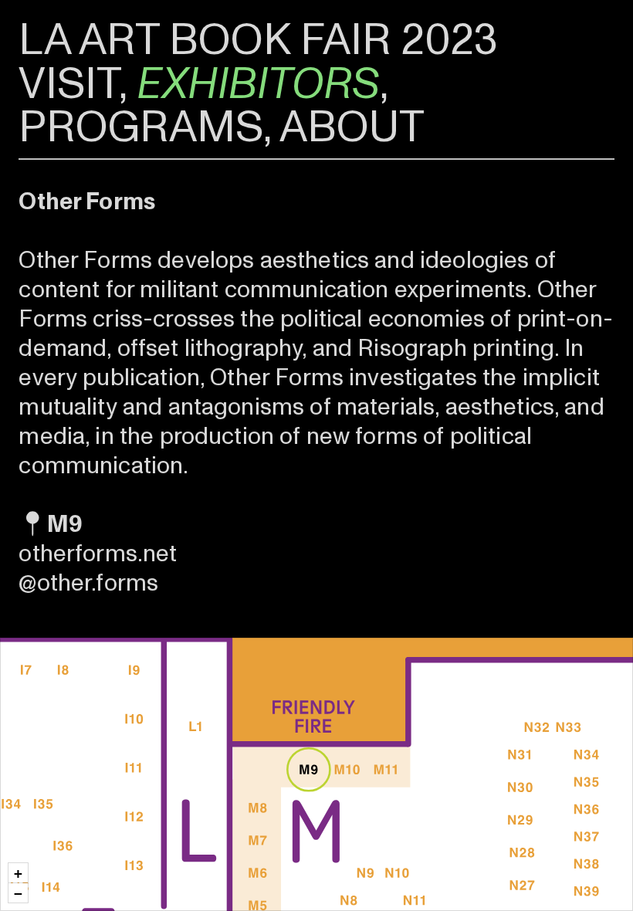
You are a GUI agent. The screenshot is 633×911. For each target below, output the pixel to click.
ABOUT (352, 127)
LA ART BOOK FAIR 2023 (258, 40)
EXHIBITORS (258, 84)
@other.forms (88, 583)
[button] (18, 872)
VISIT (69, 84)
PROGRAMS (141, 127)
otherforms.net (98, 553)
